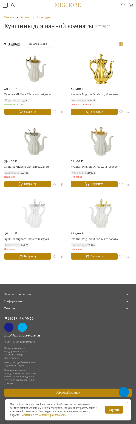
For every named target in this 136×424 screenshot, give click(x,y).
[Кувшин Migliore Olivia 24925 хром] (34, 213)
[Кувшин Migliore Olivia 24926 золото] (101, 213)
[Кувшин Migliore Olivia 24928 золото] (101, 69)
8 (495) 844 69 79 (19, 318)
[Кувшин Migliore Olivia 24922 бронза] (34, 69)
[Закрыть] (127, 402)
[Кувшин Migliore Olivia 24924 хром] (34, 141)
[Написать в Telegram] (22, 327)
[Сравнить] (62, 112)
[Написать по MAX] (8, 327)
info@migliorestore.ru (22, 335)
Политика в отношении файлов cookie (44, 415)
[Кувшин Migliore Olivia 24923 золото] (101, 141)
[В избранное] (54, 112)
